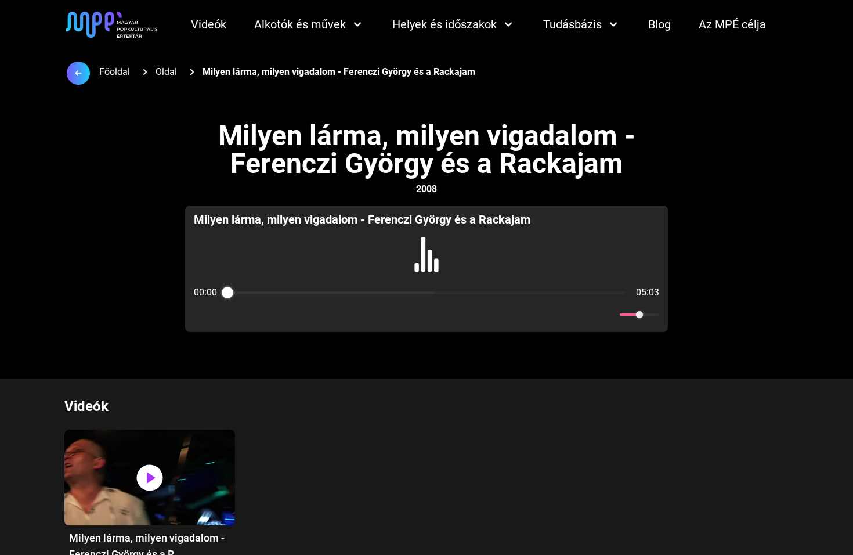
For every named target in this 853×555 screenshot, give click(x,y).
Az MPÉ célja (732, 24)
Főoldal (114, 71)
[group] (426, 269)
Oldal (166, 71)
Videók (208, 24)
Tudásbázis (572, 24)
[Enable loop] (201, 314)
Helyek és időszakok (444, 24)
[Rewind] (401, 315)
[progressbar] (426, 292)
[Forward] (452, 315)
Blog (659, 24)
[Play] (426, 314)
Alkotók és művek (300, 24)
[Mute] (608, 314)
